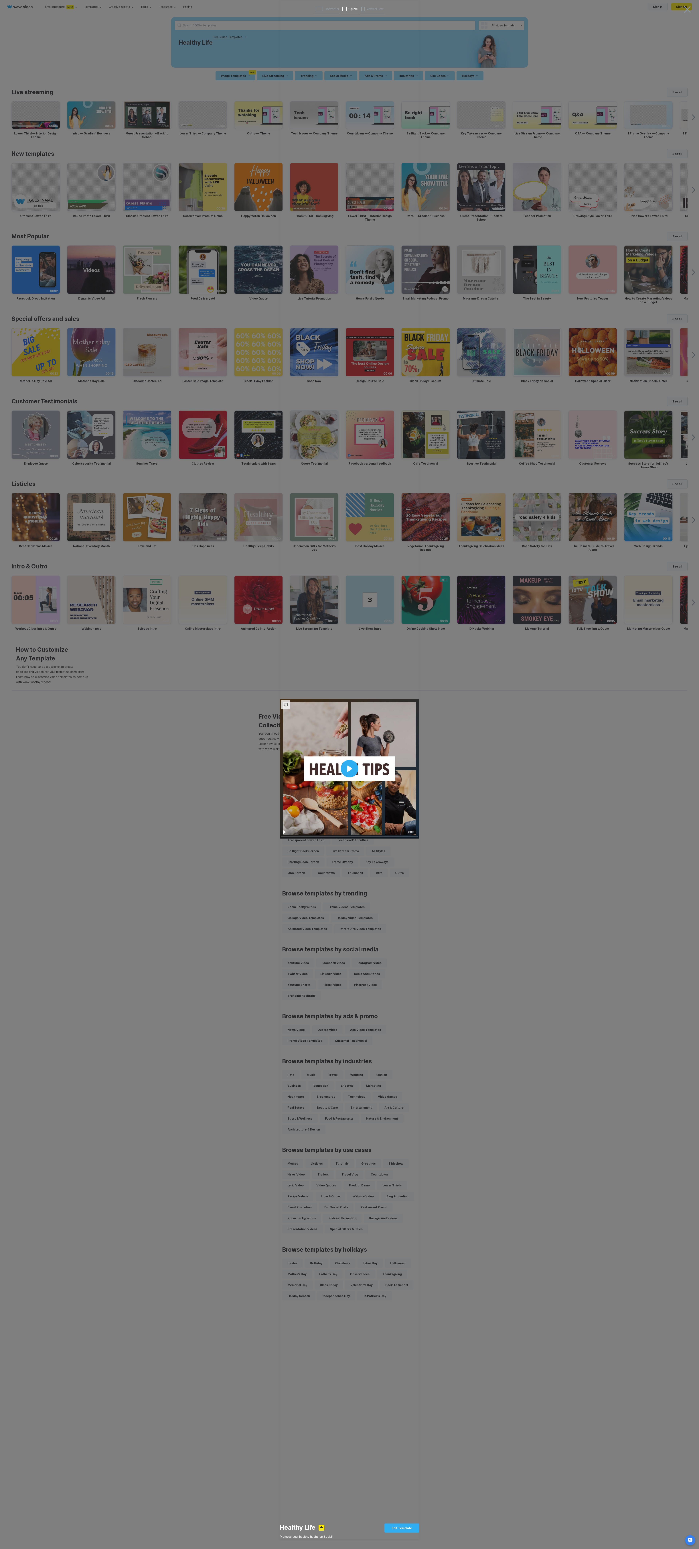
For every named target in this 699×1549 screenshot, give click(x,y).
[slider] (349, 837)
